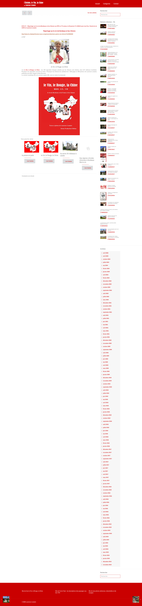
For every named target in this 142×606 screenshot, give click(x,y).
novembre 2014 (107, 564)
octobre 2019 (106, 384)
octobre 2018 (106, 418)
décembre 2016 (107, 486)
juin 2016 (105, 505)
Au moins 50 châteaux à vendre (68, 154)
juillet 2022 (106, 296)
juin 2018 (105, 430)
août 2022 (105, 293)
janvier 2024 (106, 271)
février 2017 (106, 480)
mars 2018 (106, 440)
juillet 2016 (106, 502)
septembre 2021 (107, 312)
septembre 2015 (107, 533)
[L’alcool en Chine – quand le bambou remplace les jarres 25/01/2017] (137, 599)
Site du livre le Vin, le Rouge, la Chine (32, 591)
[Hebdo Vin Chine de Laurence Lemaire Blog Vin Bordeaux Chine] (34, 3)
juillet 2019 (106, 393)
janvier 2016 (106, 521)
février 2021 (106, 334)
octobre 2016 (106, 493)
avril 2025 (105, 256)
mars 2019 (106, 405)
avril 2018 (105, 436)
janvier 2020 (106, 374)
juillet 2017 (106, 465)
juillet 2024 (106, 262)
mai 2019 (105, 399)
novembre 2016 (107, 489)
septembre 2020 (107, 349)
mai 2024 (105, 265)
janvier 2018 (106, 446)
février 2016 (106, 518)
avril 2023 (105, 274)
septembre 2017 (107, 458)
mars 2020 (106, 368)
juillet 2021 (106, 318)
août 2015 (105, 536)
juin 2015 (105, 542)
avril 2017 (105, 474)
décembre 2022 (107, 281)
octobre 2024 (106, 259)
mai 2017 (105, 471)
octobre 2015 (106, 530)
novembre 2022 (107, 284)
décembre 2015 (107, 524)
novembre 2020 (107, 343)
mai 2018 (105, 433)
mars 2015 (106, 552)
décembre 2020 (107, 340)
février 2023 (106, 278)
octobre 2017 (106, 455)
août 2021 (105, 315)
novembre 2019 (107, 380)
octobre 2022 (106, 287)
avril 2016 (105, 511)
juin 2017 (105, 468)
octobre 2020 (106, 346)
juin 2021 (105, 321)
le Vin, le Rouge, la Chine (49, 155)
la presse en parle (28, 155)
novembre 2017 (107, 452)
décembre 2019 (107, 377)
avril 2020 (105, 365)
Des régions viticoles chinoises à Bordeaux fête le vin (86, 160)
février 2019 (106, 408)
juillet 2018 (106, 427)
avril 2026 (105, 253)
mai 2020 (105, 362)
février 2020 (106, 371)
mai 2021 (105, 324)
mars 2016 (106, 514)
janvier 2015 (106, 558)
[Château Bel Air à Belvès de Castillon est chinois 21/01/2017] (4, 599)
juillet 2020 (106, 355)
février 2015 (106, 555)
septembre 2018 (107, 421)
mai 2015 (105, 546)
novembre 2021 (107, 306)
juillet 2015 (106, 539)
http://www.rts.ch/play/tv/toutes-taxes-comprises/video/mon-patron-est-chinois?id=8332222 (47, 34)
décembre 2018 (107, 415)
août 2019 (105, 390)
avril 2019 (105, 402)
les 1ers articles (92, 12)
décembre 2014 (107, 561)
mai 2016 (105, 508)
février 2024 (106, 268)
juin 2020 (105, 359)
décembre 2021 (107, 302)
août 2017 (105, 461)
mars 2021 (106, 331)
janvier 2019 (106, 412)
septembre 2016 (107, 496)
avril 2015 (105, 549)
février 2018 (106, 443)
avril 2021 (105, 327)
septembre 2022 (107, 290)
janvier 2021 (106, 337)
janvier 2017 (106, 483)
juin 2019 (105, 396)
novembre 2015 (107, 527)
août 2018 (105, 424)
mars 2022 (106, 299)
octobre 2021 (106, 309)
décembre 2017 (107, 449)
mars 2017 (106, 477)
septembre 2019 (107, 387)
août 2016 (105, 499)
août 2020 (105, 352)
